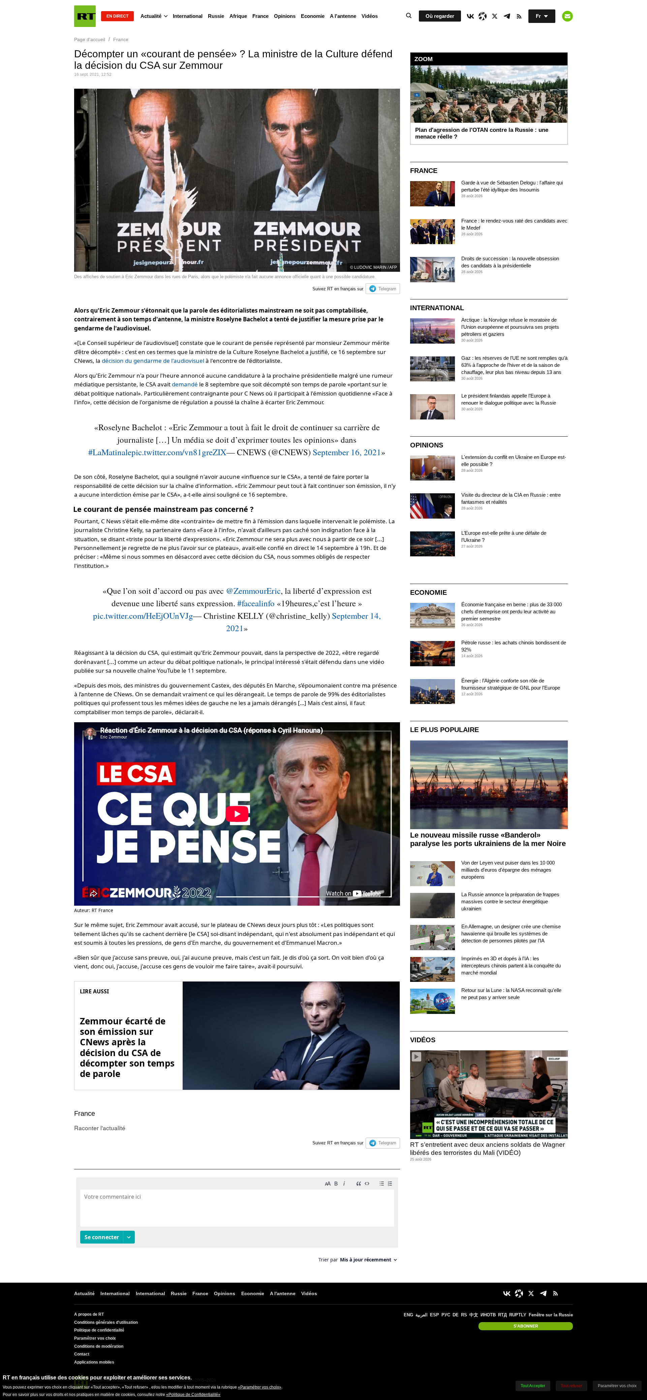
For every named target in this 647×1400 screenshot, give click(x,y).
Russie (216, 16)
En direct (117, 16)
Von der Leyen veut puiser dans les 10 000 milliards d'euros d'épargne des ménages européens (508, 870)
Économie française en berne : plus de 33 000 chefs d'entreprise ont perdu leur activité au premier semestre (511, 611)
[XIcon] (494, 16)
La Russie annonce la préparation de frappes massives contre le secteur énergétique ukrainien (510, 901)
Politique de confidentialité (99, 1330)
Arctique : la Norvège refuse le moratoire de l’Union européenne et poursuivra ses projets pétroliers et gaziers (510, 327)
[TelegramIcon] (506, 16)
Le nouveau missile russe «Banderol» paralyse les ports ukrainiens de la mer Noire (488, 839)
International (188, 16)
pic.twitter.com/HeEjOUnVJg (143, 615)
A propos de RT (89, 1314)
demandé (185, 384)
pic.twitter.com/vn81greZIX (178, 452)
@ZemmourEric (253, 590)
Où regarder (440, 16)
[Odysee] (482, 16)
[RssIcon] (519, 16)
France (260, 16)
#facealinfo (256, 603)
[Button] (567, 16)
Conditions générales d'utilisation (106, 1322)
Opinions (285, 16)
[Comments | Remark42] (237, 1222)
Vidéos (370, 16)
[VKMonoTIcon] (470, 16)
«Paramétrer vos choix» (259, 1387)
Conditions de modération (98, 1346)
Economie (313, 16)
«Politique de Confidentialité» (193, 1394)
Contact (81, 1354)
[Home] (85, 16)
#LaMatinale (109, 452)
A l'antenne (343, 16)
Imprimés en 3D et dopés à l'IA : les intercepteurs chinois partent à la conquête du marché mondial (511, 965)
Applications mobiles (94, 1362)
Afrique (238, 16)
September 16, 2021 (347, 452)
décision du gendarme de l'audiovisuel (153, 360)
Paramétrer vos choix (95, 1338)
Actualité (151, 16)
